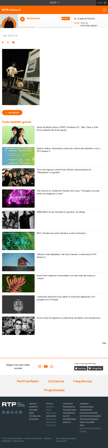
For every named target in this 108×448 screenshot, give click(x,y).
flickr (20, 412)
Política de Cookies (33, 438)
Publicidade (18, 441)
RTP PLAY (49, 404)
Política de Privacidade (12, 438)
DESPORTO (33, 407)
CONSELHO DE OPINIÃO (88, 413)
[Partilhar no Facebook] (3, 42)
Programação (54, 390)
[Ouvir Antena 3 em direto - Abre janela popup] (9, 21)
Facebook (3, 412)
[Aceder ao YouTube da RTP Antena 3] (46, 366)
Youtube (16, 412)
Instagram (12, 412)
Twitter (7, 412)
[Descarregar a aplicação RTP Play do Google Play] (95, 368)
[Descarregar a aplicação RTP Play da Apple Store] (80, 368)
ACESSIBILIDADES (69, 419)
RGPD (82, 425)
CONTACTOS (68, 404)
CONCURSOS (51, 416)
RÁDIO (31, 413)
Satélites (67, 422)
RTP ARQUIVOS (34, 416)
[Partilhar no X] (8, 42)
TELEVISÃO (33, 410)
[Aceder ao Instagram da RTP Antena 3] (39, 366)
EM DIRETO (50, 407)
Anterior (13, 112)
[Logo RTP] (13, 404)
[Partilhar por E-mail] (13, 42)
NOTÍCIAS (32, 404)
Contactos (55, 381)
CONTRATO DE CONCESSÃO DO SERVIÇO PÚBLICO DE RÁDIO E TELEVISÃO (90, 419)
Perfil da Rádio (27, 381)
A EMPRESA (84, 404)
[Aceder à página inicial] (9, 10)
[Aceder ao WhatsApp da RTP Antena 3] (51, 366)
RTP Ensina (33, 419)
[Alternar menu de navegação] (105, 10)
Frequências (82, 381)
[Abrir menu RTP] (54, 2)
